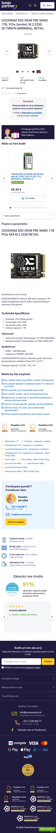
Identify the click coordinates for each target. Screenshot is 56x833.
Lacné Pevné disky (13, 463)
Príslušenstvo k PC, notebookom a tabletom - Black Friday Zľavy (27, 454)
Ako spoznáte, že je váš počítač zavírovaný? (24, 390)
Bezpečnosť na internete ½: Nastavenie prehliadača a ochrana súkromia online (28, 398)
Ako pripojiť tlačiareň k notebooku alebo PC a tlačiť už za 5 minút (29, 385)
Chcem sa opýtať (16, 522)
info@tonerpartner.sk (21, 514)
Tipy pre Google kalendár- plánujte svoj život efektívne (28, 404)
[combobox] (28, 215)
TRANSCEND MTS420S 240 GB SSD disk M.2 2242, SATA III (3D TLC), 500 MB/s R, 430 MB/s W (27, 176)
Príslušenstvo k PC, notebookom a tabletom (24, 445)
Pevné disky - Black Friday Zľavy (35, 459)
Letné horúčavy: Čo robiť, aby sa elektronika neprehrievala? (24, 408)
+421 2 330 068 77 (19, 506)
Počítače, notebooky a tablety (42, 13)
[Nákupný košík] (35, 5)
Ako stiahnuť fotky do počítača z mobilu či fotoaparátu (29, 380)
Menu (49, 5)
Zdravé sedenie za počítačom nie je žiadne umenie (26, 414)
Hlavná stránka (7, 13)
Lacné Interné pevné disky (16, 467)
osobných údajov (33, 667)
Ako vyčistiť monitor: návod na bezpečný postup (26, 394)
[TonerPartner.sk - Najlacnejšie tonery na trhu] (9, 5)
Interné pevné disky (35, 463)
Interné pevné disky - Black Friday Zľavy (22, 471)
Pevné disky (10, 459)
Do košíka (30, 198)
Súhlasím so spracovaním (22, 667)
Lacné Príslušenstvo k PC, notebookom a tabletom (27, 449)
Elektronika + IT (22, 13)
